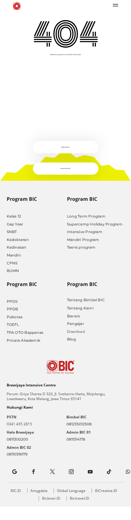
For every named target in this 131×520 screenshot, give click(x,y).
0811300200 (17, 439)
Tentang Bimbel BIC (86, 300)
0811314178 (75, 439)
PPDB (12, 309)
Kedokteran (18, 239)
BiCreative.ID (106, 490)
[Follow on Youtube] (90, 471)
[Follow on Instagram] (71, 471)
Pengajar (75, 323)
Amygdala (39, 490)
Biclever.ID (51, 498)
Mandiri (14, 255)
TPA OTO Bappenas (25, 332)
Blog (71, 339)
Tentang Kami (80, 308)
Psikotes (15, 317)
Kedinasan (17, 247)
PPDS (12, 301)
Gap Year (15, 224)
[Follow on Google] (14, 471)
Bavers (73, 316)
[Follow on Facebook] (33, 471)
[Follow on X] (52, 471)
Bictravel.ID (79, 498)
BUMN (13, 270)
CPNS (12, 263)
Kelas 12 (14, 216)
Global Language (71, 490)
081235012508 (79, 424)
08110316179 (17, 454)
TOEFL (13, 324)
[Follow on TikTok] (109, 471)
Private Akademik (24, 340)
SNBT (12, 231)
